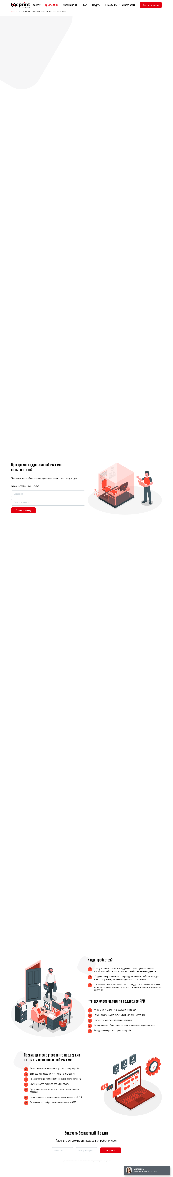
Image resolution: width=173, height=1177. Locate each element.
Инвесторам (128, 4)
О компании (111, 4)
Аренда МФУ (51, 4)
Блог (84, 4)
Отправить (111, 1150)
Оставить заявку (23, 510)
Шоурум (96, 4)
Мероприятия (70, 4)
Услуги (36, 4)
